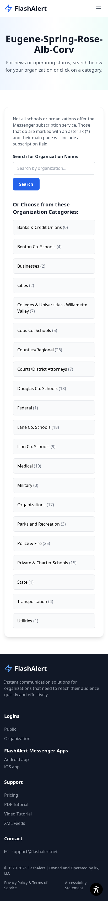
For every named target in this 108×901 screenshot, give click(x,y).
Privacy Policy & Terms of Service (25, 885)
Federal (27, 408)
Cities (25, 285)
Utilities (27, 621)
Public (10, 729)
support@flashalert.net (35, 851)
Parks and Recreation (41, 524)
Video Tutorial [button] (18, 814)
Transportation (35, 601)
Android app (16, 759)
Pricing (11, 795)
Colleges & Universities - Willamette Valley (52, 308)
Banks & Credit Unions (42, 227)
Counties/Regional (39, 350)
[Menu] (98, 8)
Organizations (35, 505)
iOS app (12, 767)
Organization (17, 738)
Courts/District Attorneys (45, 369)
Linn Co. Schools (36, 446)
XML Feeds (14, 823)
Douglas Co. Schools (41, 388)
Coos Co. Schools (37, 330)
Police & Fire (33, 543)
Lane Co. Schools (38, 427)
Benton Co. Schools (39, 247)
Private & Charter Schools (47, 563)
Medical (29, 466)
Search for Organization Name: (45, 156)
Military (27, 485)
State (25, 582)
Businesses (31, 266)
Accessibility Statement (76, 885)
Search (26, 184)
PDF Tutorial (16, 804)
